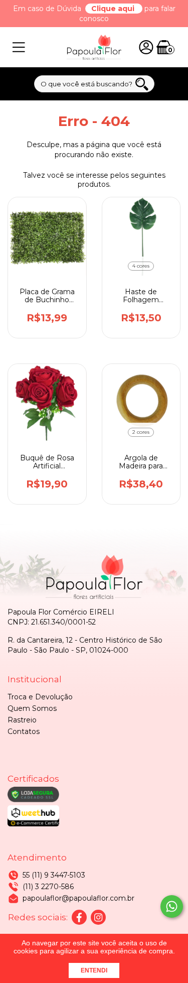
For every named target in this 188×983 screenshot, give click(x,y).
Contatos (24, 731)
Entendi (94, 970)
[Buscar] (141, 84)
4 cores (140, 266)
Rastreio (22, 719)
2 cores (140, 432)
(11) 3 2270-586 (48, 886)
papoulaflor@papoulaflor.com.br (78, 898)
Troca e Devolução (40, 696)
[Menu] (19, 47)
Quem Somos (32, 708)
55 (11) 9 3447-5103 (54, 875)
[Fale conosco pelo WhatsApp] (171, 906)
